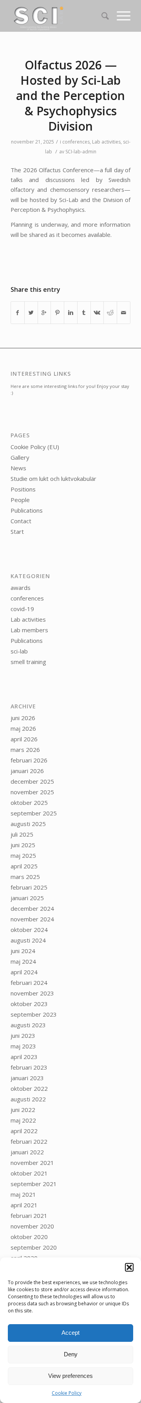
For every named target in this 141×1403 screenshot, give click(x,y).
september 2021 (34, 1184)
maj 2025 (23, 855)
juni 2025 (23, 845)
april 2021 (24, 1205)
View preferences (70, 1375)
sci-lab (19, 651)
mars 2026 (25, 749)
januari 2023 (27, 1078)
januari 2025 (27, 898)
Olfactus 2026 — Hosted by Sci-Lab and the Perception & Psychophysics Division (70, 95)
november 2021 (32, 1162)
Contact (21, 521)
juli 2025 (22, 834)
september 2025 (34, 813)
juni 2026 (23, 718)
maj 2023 (23, 1046)
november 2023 (32, 993)
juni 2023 (23, 1035)
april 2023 (24, 1057)
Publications (27, 510)
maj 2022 (23, 1120)
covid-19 (22, 609)
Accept (70, 1332)
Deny (71, 1354)
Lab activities (106, 141)
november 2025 (32, 792)
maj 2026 (23, 728)
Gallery (20, 457)
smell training (28, 662)
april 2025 (24, 866)
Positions (23, 489)
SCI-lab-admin (80, 151)
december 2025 (32, 781)
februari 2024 (29, 982)
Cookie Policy (66, 1393)
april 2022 (24, 1131)
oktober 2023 (29, 1004)
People (20, 500)
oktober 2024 (29, 930)
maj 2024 (23, 961)
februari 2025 (29, 887)
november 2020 (32, 1226)
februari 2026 (29, 760)
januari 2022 (27, 1152)
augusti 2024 (28, 940)
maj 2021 (23, 1194)
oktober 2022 (29, 1088)
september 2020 (34, 1247)
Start (17, 531)
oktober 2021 (29, 1173)
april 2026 (24, 739)
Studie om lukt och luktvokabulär (53, 478)
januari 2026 (27, 771)
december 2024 (32, 908)
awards (21, 587)
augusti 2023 (28, 1025)
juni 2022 (23, 1110)
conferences (76, 141)
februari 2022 (29, 1141)
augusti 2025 (28, 824)
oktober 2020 (29, 1237)
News (18, 468)
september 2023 (34, 1014)
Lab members (29, 630)
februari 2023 (29, 1067)
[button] (129, 1267)
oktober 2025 (29, 802)
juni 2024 (23, 951)
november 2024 (32, 919)
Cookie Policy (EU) (35, 447)
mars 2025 (25, 877)
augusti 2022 (28, 1099)
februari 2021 (29, 1215)
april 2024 (24, 972)
